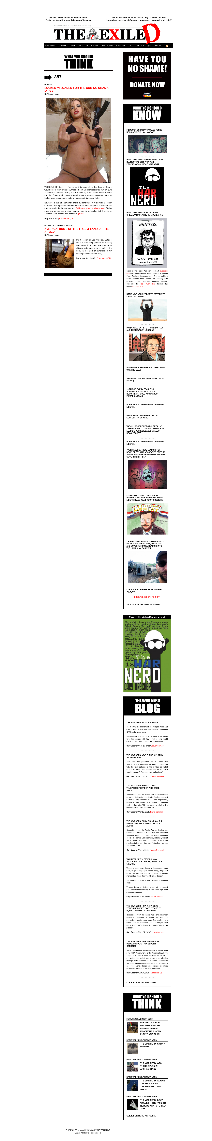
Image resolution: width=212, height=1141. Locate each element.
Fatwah (47, 225)
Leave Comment (157, 746)
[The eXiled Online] (108, 44)
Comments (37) (104, 258)
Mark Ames (63, 46)
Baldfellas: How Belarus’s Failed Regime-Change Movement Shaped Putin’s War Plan (150, 1028)
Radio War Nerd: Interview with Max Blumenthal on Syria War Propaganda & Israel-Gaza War (145, 162)
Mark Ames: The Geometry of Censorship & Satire (141, 416)
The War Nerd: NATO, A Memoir (142, 723)
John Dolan (107, 46)
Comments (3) (156, 973)
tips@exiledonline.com (147, 596)
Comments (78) (66, 218)
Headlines (120, 46)
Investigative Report (63, 225)
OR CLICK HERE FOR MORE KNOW (144, 590)
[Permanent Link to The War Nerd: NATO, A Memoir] (133, 1048)
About (131, 46)
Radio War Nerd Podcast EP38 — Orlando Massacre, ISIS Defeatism (144, 214)
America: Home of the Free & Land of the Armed (76, 230)
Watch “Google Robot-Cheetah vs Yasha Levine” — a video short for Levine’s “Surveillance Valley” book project (145, 429)
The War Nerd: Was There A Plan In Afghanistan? (151, 1066)
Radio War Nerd (147, 284)
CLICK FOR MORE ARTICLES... (141, 1116)
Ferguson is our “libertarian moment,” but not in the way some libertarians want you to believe (144, 497)
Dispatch (48, 84)
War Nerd (50, 46)
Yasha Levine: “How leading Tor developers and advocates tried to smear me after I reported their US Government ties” (145, 453)
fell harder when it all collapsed (90, 208)
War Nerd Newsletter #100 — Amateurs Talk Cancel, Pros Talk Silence (144, 861)
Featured (131, 1019)
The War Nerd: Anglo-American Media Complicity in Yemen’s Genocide (142, 943)
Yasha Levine (77, 46)
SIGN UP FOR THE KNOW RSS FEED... (143, 605)
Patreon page (137, 287)
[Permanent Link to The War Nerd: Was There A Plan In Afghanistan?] (133, 1067)
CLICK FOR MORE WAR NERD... (141, 982)
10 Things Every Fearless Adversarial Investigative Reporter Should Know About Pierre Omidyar (142, 392)
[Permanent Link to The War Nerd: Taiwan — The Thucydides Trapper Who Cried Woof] (133, 1085)
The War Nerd (150, 1040)
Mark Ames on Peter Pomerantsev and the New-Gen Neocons (144, 329)
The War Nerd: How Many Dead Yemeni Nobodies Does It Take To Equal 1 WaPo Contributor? (143, 908)
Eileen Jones (92, 46)
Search (141, 46)
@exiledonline (154, 46)
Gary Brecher (132, 746)
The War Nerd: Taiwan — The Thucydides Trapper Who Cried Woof (143, 788)
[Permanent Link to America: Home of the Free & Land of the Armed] (60, 253)
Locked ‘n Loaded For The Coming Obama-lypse (76, 89)
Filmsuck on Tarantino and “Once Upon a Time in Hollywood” (144, 131)
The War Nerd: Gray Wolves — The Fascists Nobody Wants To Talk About (144, 823)
